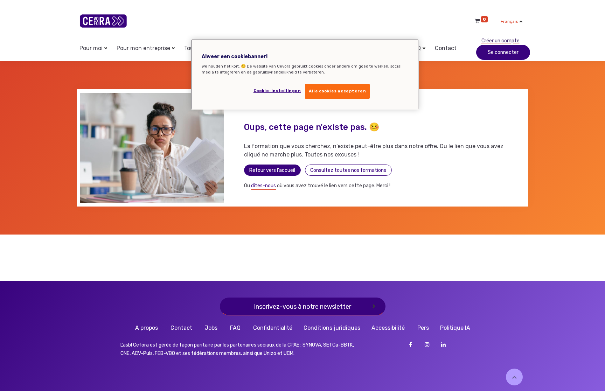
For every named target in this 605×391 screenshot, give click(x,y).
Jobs (211, 327)
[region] (305, 74)
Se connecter (503, 52)
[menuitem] (445, 48)
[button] (514, 377)
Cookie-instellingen (277, 90)
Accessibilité (388, 327)
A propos (146, 327)
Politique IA (455, 327)
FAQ (235, 327)
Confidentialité (272, 327)
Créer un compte (500, 41)
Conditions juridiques (332, 327)
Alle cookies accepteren (337, 91)
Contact (181, 327)
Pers (423, 327)
